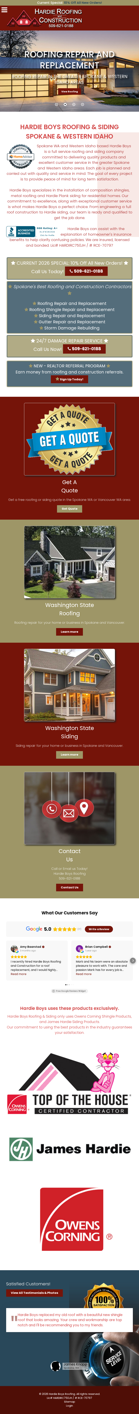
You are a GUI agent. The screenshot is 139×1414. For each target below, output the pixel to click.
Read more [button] (18, 974)
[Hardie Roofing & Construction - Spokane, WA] (45, 17)
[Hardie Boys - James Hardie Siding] (69, 1151)
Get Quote (69, 509)
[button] (56, 104)
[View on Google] (14, 948)
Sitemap (69, 1402)
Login (69, 1406)
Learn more (69, 632)
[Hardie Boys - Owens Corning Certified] (69, 1083)
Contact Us (69, 887)
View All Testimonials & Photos (34, 1293)
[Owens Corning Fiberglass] (69, 1219)
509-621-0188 (88, 271)
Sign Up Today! (71, 379)
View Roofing (69, 91)
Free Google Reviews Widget (71, 991)
